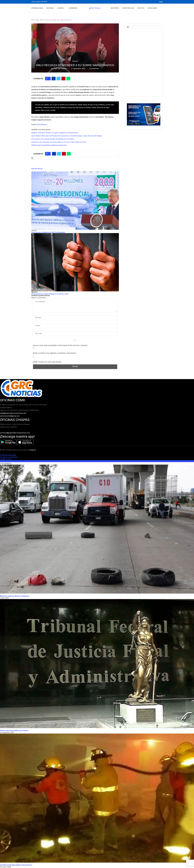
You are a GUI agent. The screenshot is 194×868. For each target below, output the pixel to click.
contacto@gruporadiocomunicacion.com (15, 433)
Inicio (33, 20)
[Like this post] (48, 78)
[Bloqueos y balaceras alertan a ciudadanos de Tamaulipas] (97, 529)
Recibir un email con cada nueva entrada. (47, 362)
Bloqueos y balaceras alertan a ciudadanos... (15, 596)
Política (141, 8)
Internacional (37, 8)
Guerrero (73, 8)
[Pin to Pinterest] (63, 78)
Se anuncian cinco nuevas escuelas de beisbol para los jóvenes (52, 139)
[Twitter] (155, 2)
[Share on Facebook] (54, 78)
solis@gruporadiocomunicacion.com (13, 413)
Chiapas (60, 8)
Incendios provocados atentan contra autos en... (16, 865)
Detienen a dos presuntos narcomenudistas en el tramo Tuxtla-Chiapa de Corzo (58, 142)
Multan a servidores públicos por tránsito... (14, 730)
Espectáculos (128, 8)
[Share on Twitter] (58, 78)
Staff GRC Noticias (60, 68)
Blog (37, 20)
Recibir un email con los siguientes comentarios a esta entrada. (54, 353)
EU (46, 145)
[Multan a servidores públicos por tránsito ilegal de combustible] (97, 663)
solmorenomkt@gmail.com (10, 416)
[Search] (161, 8)
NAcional (50, 145)
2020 (33, 145)
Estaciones (152, 8)
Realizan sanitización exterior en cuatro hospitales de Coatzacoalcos (54, 133)
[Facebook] (152, 2)
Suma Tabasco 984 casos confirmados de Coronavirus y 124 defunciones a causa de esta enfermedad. (66, 136)
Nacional (50, 8)
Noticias (56, 145)
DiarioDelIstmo (41, 124)
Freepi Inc (32, 450)
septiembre (63, 145)
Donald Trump (40, 145)
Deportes (115, 8)
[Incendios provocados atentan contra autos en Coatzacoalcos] (97, 798)
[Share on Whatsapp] (68, 78)
